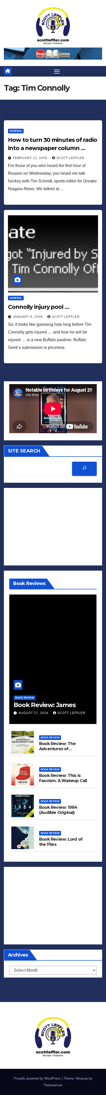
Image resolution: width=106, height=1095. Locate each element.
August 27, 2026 (34, 713)
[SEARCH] (84, 469)
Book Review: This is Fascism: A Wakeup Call (63, 778)
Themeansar (52, 1085)
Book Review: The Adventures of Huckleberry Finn (57, 749)
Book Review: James (44, 705)
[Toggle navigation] (57, 71)
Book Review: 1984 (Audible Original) (58, 810)
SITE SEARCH (24, 451)
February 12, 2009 (30, 158)
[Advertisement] (53, 527)
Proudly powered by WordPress (38, 1078)
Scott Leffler (70, 158)
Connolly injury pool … (38, 306)
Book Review (24, 697)
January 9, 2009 (28, 317)
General (16, 130)
